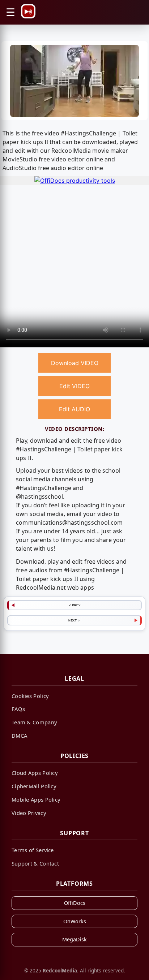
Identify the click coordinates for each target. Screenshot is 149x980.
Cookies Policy (30, 695)
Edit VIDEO (74, 386)
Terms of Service (33, 850)
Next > (74, 620)
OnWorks (74, 921)
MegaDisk (74, 939)
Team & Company (34, 722)
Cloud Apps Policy (35, 772)
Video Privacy (29, 812)
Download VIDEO (74, 363)
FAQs (18, 708)
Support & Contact (35, 863)
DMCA (19, 735)
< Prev (74, 605)
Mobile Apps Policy (36, 799)
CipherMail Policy (34, 786)
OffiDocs (74, 902)
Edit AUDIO (74, 409)
